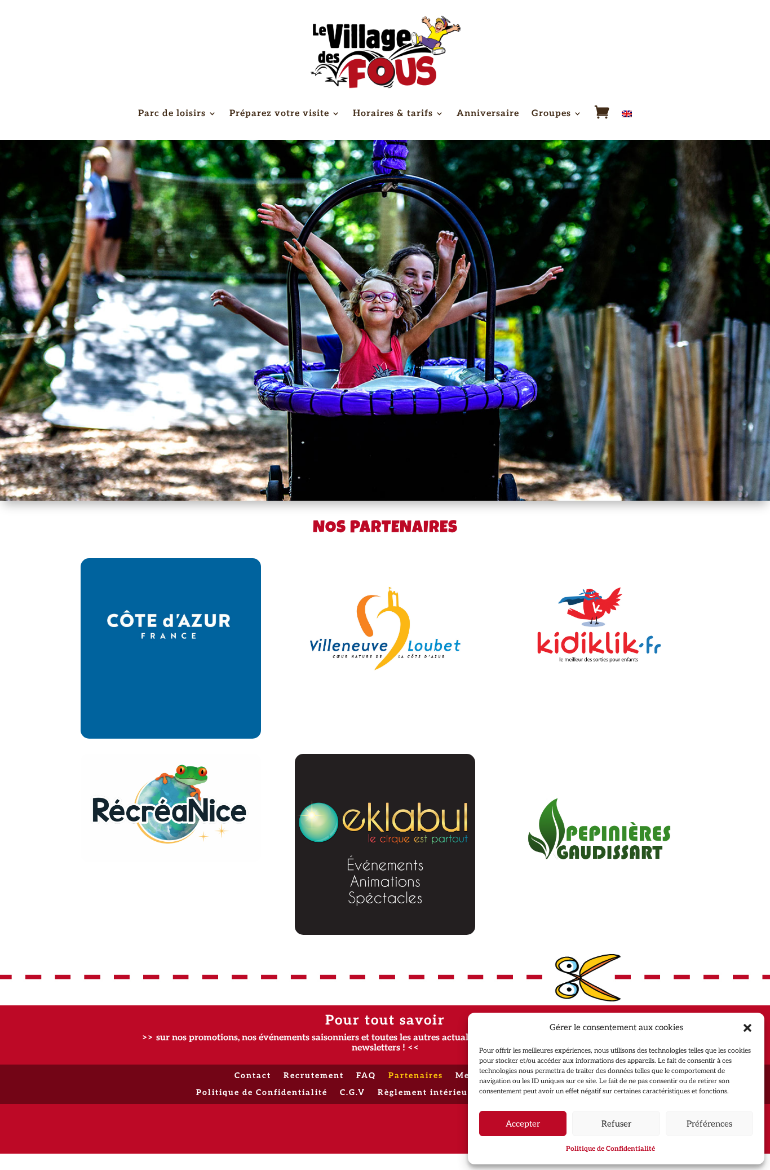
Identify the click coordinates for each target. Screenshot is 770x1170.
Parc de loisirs (172, 114)
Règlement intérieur (425, 1093)
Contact (252, 1076)
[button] (747, 1028)
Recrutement (314, 1076)
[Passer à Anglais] (627, 116)
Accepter (523, 1124)
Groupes (551, 114)
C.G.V (352, 1093)
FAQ (366, 1076)
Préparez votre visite (279, 114)
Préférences (709, 1124)
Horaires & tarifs (393, 114)
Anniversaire (488, 114)
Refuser (616, 1124)
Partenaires (415, 1076)
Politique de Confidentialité (610, 1149)
